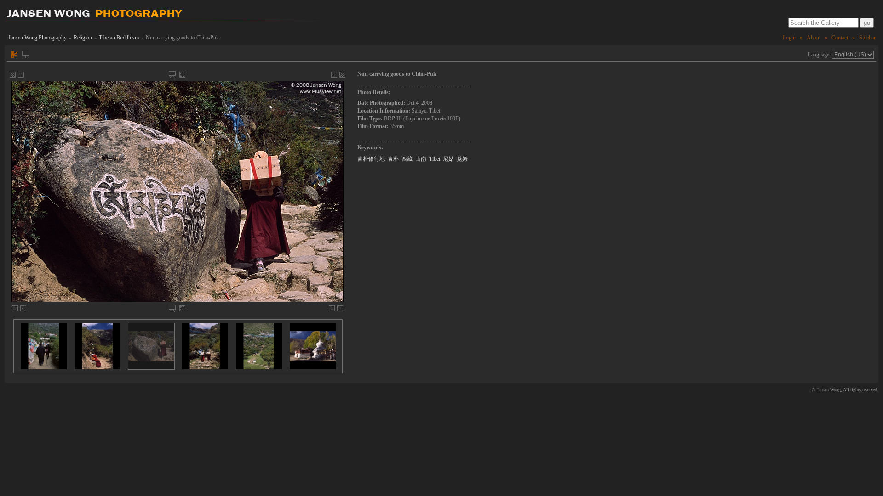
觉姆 (462, 159)
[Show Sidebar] (14, 54)
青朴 (393, 159)
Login (789, 37)
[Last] (342, 74)
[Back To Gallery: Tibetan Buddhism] (182, 74)
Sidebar (867, 37)
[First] (12, 74)
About (813, 37)
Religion (83, 37)
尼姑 (448, 159)
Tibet (434, 159)
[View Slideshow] (25, 54)
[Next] (334, 74)
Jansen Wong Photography (37, 37)
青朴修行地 (371, 159)
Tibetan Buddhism (119, 37)
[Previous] (20, 74)
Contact (839, 37)
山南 (420, 159)
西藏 (407, 159)
